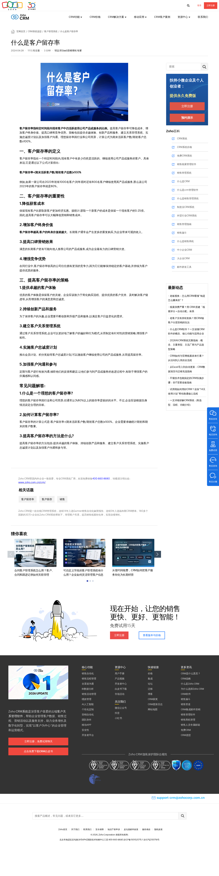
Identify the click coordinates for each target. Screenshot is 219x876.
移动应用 (139, 16)
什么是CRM (183, 181)
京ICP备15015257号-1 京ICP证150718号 (141, 840)
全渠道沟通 (88, 683)
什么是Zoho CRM (190, 683)
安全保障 (99, 829)
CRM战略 (186, 678)
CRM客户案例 (162, 16)
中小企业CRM (184, 249)
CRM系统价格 (184, 147)
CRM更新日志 (155, 704)
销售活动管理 (89, 694)
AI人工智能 (88, 704)
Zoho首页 (62, 829)
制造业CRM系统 (185, 207)
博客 (150, 694)
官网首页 (20, 31)
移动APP (86, 724)
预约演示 (187, 117)
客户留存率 (27, 499)
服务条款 (146, 829)
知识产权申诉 (114, 829)
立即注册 (211, 5)
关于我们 (75, 829)
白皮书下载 (121, 688)
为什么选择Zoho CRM (192, 688)
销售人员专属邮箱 (190, 724)
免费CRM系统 (184, 155)
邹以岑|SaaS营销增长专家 (68, 50)
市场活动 (119, 694)
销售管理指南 (184, 224)
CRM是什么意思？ (190, 673)
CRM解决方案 (116, 16)
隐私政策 (158, 829)
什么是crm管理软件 (187, 190)
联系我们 (203, 16)
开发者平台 (88, 735)
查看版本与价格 (152, 635)
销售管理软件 (188, 714)
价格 (150, 673)
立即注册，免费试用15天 (38, 741)
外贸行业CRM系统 (187, 215)
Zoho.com (19, 6)
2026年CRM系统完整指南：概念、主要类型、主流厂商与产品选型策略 (186, 345)
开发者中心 (121, 683)
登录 (199, 5)
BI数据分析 (88, 688)
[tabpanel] (35, 558)
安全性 (85, 730)
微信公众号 (121, 707)
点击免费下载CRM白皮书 (38, 751)
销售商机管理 (188, 719)
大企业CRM (183, 258)
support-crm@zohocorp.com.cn (181, 798)
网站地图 (152, 709)
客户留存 (47, 499)
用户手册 (119, 673)
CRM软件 (186, 694)
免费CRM (186, 730)
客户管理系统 (50, 31)
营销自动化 (88, 714)
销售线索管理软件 (186, 164)
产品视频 (119, 678)
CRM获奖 (153, 699)
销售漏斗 (182, 232)
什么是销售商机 (185, 241)
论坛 (150, 683)
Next (157, 554)
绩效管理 (86, 699)
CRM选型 (186, 735)
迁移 (150, 688)
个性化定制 (88, 709)
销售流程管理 (89, 678)
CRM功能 (74, 16)
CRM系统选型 (35, 31)
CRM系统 (182, 138)
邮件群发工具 (184, 267)
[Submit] (182, 815)
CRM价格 (95, 16)
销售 (62, 499)
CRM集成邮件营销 (190, 709)
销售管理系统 (184, 172)
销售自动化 (88, 673)
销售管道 (185, 704)
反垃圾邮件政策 (131, 829)
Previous (11, 554)
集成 (150, 678)
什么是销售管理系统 (188, 198)
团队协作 (86, 719)
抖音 (117, 713)
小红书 (118, 718)
